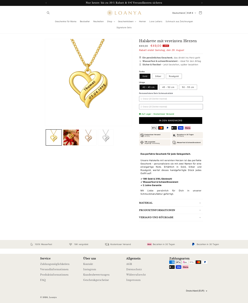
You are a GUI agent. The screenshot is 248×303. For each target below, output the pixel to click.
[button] (48, 13)
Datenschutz (134, 269)
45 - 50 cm (168, 87)
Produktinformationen (54, 274)
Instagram (89, 269)
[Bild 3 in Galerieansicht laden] (88, 137)
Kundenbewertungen (96, 274)
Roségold (174, 76)
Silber (158, 76)
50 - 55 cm (188, 87)
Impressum (133, 280)
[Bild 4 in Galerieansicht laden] (106, 137)
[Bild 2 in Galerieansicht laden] (71, 137)
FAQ (43, 280)
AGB (129, 264)
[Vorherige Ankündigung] (46, 3)
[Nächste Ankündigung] (202, 3)
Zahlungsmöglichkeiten (55, 264)
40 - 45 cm (149, 87)
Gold (145, 76)
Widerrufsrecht (136, 274)
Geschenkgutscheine (96, 280)
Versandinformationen (54, 269)
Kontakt (88, 264)
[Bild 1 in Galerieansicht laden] (54, 137)
